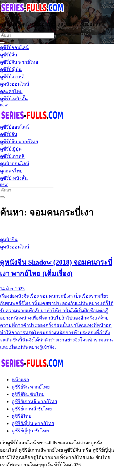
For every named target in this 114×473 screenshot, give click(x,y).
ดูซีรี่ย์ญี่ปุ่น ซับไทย (30, 430)
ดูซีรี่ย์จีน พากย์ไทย (31, 386)
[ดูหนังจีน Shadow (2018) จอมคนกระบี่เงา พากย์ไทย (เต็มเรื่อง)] (57, 228)
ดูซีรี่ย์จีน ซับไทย (28, 394)
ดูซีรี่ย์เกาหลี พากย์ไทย (34, 401)
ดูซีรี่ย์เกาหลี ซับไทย (32, 408)
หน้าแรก (20, 379)
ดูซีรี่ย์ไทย (21, 416)
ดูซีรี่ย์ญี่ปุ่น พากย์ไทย (33, 423)
